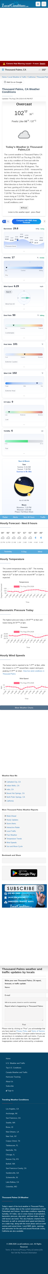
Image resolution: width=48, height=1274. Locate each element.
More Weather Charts (24, 708)
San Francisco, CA (13, 1118)
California (31, 77)
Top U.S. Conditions (13, 1068)
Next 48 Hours (29, 517)
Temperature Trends (14, 839)
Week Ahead (11, 816)
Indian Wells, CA (12, 786)
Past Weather (11, 835)
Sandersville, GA (12, 1173)
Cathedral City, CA (13, 782)
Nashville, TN (11, 1150)
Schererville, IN (12, 1177)
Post (24, 1025)
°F (4, 221)
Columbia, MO (11, 1187)
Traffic (42, 517)
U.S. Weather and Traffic (15, 1063)
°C (8, 221)
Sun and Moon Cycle (14, 846)
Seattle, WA (10, 1123)
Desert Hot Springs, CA (15, 793)
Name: (7, 987)
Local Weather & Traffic (17, 77)
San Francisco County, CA (16, 1168)
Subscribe (10, 1086)
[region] (24, 239)
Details (42, 64)
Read (25, 208)
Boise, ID (9, 1127)
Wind (40, 552)
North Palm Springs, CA (15, 797)
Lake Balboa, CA (12, 1182)
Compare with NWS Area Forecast (26, 221)
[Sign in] (38, 4)
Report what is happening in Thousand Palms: (24, 1006)
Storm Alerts (11, 824)
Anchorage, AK (11, 1114)
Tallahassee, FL (12, 1145)
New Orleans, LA (12, 1132)
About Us (9, 1082)
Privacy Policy (22, 1031)
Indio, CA (10, 789)
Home (4, 77)
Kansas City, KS (12, 1159)
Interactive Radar (13, 827)
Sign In (10, 1091)
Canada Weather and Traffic (16, 1072)
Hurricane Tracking (13, 1077)
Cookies (36, 1250)
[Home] (15, 4)
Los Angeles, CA (12, 1109)
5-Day (24, 552)
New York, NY (11, 1136)
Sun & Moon (24, 461)
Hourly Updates (12, 820)
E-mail (7, 995)
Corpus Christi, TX (13, 1141)
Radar (5, 517)
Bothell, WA (10, 1164)
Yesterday (8, 552)
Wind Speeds (11, 843)
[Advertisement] (24, 34)
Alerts (15, 517)
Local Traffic (11, 831)
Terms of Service (38, 1031)
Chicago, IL (10, 1155)
